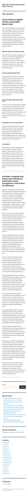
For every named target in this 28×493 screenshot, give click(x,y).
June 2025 (6, 468)
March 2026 (6, 451)
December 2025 (7, 457)
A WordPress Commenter (8, 432)
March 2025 (6, 473)
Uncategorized (7, 484)
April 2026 (6, 450)
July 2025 (5, 466)
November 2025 (7, 459)
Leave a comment (21, 171)
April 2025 (6, 471)
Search (4, 384)
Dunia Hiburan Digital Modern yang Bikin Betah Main (12, 22)
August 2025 (6, 464)
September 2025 (7, 462)
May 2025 (6, 470)
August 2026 (6, 442)
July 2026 (5, 444)
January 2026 (6, 455)
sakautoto (8, 42)
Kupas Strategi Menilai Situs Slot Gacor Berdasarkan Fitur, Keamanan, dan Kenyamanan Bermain (13, 411)
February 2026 (7, 453)
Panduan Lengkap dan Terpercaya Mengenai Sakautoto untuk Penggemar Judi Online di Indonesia (13, 181)
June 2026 (6, 446)
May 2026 (6, 448)
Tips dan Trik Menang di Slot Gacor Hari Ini (11, 489)
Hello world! (20, 432)
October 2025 (6, 460)
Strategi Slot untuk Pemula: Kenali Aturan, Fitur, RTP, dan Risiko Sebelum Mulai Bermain (14, 416)
